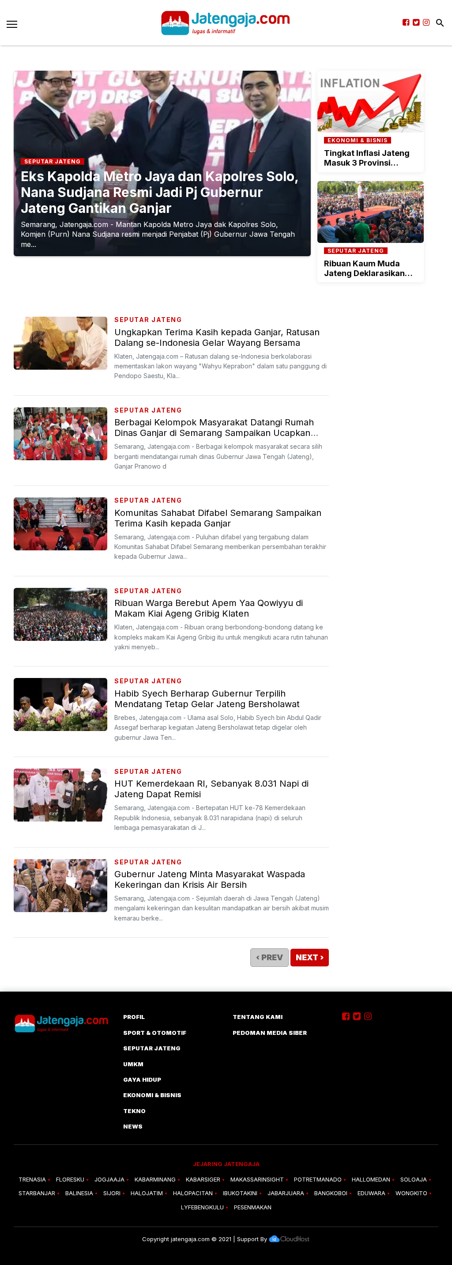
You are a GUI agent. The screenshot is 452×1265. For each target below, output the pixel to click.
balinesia (79, 1193)
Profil (134, 1016)
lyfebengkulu (202, 1207)
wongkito (411, 1193)
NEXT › (310, 957)
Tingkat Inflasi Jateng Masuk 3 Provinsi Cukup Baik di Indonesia (370, 162)
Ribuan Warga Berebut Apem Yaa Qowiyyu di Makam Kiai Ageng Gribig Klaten (208, 608)
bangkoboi (330, 1193)
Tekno (134, 1110)
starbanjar (37, 1193)
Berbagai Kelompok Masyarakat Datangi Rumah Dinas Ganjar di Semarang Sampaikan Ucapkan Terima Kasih (214, 433)
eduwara (371, 1193)
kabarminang (155, 1179)
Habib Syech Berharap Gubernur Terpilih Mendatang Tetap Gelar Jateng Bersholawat (207, 698)
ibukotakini (240, 1193)
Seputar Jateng (148, 319)
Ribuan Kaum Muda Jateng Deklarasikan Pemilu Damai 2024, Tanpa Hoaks (364, 278)
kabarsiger (203, 1179)
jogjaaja (109, 1179)
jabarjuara (285, 1193)
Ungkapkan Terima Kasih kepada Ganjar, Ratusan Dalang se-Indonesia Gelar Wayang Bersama (217, 337)
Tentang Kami (257, 1016)
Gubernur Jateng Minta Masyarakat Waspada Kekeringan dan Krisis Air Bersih (209, 879)
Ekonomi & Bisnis (152, 1094)
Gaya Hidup (142, 1079)
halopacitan (193, 1193)
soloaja (413, 1179)
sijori (112, 1193)
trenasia (32, 1179)
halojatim (147, 1193)
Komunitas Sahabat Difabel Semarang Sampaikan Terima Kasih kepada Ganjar (217, 518)
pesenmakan (252, 1207)
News (133, 1126)
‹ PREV (269, 957)
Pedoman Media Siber (270, 1032)
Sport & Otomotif (154, 1032)
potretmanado (318, 1179)
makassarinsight (257, 1179)
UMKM (133, 1064)
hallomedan (371, 1179)
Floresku (70, 1179)
